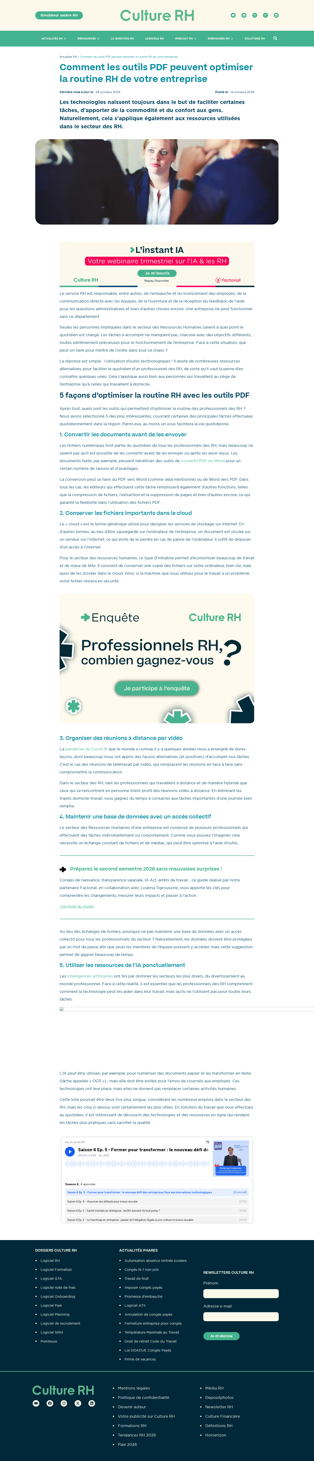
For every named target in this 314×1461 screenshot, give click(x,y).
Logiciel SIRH (52, 1332)
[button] (275, 38)
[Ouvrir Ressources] (98, 39)
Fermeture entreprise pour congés (153, 1323)
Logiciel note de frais (58, 1287)
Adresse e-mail (217, 1306)
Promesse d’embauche (143, 1296)
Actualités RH (68, 56)
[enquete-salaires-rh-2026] (157, 721)
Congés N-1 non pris (142, 1269)
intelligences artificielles (90, 976)
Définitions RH (219, 1425)
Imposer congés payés (143, 1287)
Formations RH (132, 1425)
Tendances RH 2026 (137, 1435)
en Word (216, 460)
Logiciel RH (50, 1260)
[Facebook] (243, 15)
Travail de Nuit (137, 1278)
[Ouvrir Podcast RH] (195, 39)
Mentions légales (134, 1388)
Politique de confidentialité (143, 1397)
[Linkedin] (276, 15)
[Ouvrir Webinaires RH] (232, 39)
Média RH (214, 1388)
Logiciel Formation (56, 1269)
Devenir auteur (132, 1406)
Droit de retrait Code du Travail (150, 1341)
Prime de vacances (140, 1359)
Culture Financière (222, 1416)
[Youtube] (233, 15)
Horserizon (215, 1435)
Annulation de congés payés (148, 1314)
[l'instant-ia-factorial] (157, 285)
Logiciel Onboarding (58, 1296)
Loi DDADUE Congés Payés (148, 1350)
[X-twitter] (265, 15)
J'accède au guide (77, 906)
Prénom (210, 1283)
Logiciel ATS (135, 1305)
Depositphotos (219, 1397)
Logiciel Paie (51, 1305)
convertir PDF (194, 460)
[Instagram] (254, 15)
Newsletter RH (219, 1406)
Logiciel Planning (55, 1314)
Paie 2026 (127, 1444)
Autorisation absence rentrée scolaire (155, 1260)
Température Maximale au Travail (152, 1332)
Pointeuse (49, 1341)
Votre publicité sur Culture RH (146, 1416)
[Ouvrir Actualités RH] (65, 39)
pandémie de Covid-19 (86, 749)
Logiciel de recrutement (60, 1323)
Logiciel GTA (51, 1278)
